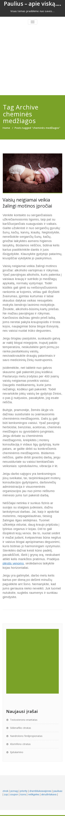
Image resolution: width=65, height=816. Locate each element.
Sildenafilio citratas (20, 727)
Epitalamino (16, 752)
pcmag (14, 791)
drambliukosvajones (40, 791)
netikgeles (33, 794)
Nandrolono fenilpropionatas (26, 736)
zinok (5, 791)
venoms (13, 563)
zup (6, 794)
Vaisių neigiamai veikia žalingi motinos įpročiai (27, 203)
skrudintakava (49, 794)
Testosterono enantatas (23, 719)
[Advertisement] (32, 61)
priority (23, 791)
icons (23, 794)
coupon (14, 794)
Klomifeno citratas (20, 744)
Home (6, 127)
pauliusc (57, 791)
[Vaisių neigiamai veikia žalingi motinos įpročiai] (32, 173)
